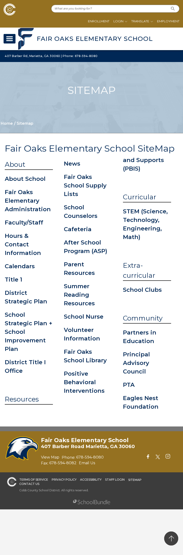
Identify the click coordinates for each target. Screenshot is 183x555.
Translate (140, 21)
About (15, 164)
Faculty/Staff (24, 222)
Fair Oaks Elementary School (95, 38)
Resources (22, 399)
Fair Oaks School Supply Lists (85, 185)
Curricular (139, 197)
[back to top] (171, 538)
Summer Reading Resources (79, 295)
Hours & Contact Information (23, 244)
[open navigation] (9, 38)
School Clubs (142, 289)
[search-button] (173, 8)
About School (25, 178)
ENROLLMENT (98, 21)
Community (143, 318)
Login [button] (118, 21)
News (72, 163)
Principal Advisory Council (136, 363)
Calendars (20, 266)
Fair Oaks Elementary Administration (28, 201)
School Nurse (83, 316)
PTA (129, 384)
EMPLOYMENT (168, 21)
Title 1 (13, 279)
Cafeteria (78, 229)
